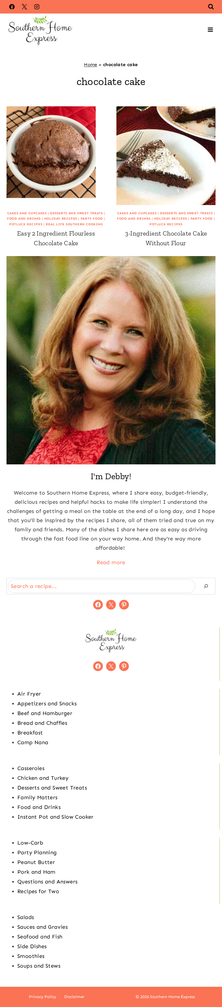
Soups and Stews (38, 965)
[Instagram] (36, 6)
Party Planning (37, 852)
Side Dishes (32, 946)
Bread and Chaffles (42, 723)
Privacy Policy (42, 996)
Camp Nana (32, 742)
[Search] (206, 586)
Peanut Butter (36, 862)
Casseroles (30, 768)
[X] (24, 6)
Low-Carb (30, 842)
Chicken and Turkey (42, 778)
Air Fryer (29, 693)
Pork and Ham (36, 872)
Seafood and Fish (39, 936)
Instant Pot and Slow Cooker (55, 817)
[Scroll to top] (208, 985)
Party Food (92, 218)
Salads (25, 917)
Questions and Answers (47, 881)
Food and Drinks (24, 218)
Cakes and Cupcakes (27, 213)
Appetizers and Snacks (47, 703)
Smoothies (31, 956)
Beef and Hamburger (44, 713)
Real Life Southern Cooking (74, 224)
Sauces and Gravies (42, 927)
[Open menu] (210, 29)
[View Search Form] (211, 6)
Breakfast (30, 732)
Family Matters (37, 797)
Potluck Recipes (25, 224)
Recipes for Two (38, 891)
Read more (111, 562)
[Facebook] (11, 6)
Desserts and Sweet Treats (76, 213)
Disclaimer (74, 996)
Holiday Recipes (60, 218)
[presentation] (56, 155)
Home (90, 64)
